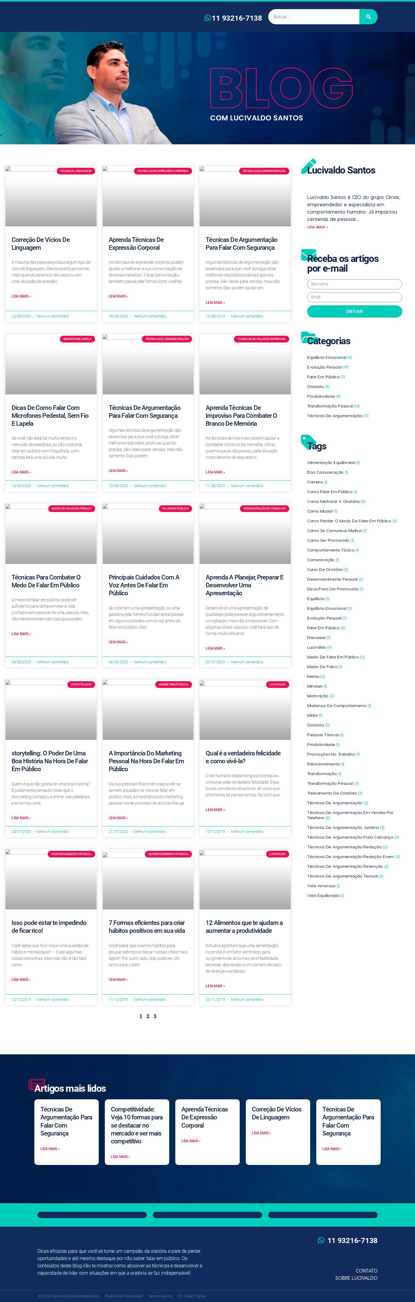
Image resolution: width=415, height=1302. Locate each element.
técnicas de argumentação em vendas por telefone (350, 815)
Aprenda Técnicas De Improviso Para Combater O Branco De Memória (241, 416)
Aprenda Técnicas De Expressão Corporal (204, 1117)
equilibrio (318, 598)
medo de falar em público (336, 656)
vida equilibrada (325, 895)
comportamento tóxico (333, 549)
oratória (318, 724)
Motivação (320, 695)
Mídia (314, 715)
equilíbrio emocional (329, 608)
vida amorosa (323, 885)
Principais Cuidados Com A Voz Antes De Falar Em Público (144, 585)
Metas (316, 676)
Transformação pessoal (333, 405)
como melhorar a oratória (336, 501)
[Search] (368, 16)
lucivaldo (319, 647)
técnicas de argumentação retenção (348, 866)
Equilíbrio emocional (329, 357)
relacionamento (325, 763)
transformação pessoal (333, 783)
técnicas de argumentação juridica (346, 827)
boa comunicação (327, 472)
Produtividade (324, 396)
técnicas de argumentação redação (347, 846)
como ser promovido (330, 540)
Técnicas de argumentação (337, 415)
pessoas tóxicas (325, 734)
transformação (324, 773)
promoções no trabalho (333, 754)
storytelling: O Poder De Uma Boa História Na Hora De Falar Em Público (50, 761)
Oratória (318, 386)
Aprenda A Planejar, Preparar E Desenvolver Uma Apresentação (244, 585)
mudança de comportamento (339, 705)
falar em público (326, 627)
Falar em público (326, 376)
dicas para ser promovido (335, 588)
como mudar (322, 511)
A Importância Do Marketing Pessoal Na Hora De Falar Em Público (146, 761)
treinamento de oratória (335, 792)
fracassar (319, 637)
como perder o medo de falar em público (352, 520)
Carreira (317, 481)
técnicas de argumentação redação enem (353, 856)
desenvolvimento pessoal (335, 579)
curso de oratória (327, 569)
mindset (317, 686)
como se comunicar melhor (336, 530)
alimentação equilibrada (333, 462)
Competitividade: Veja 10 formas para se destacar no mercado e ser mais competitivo (137, 1125)
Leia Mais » (21, 296)
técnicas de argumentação (337, 802)
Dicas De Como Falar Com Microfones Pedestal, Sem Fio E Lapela (50, 416)
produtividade (323, 744)
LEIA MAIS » (317, 227)
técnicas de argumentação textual (345, 875)
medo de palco (324, 666)
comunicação (323, 559)
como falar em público (332, 491)
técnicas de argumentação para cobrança (353, 837)
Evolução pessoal (327, 366)
